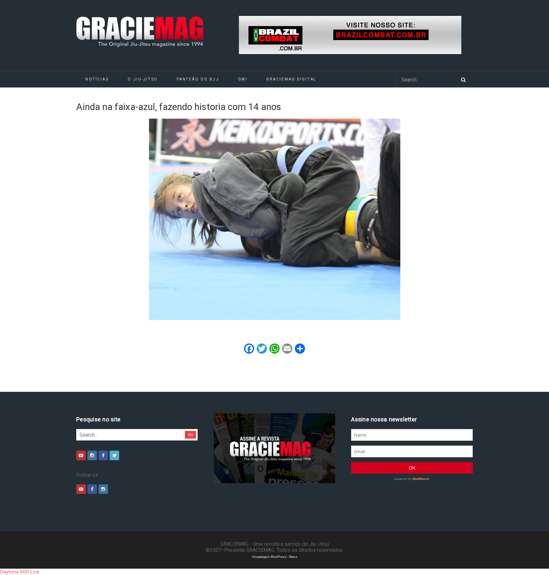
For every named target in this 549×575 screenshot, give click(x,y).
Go (190, 434)
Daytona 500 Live (19, 572)
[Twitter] (114, 455)
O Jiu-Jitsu (142, 79)
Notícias (97, 79)
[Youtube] (81, 455)
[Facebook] (103, 455)
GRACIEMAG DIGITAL (291, 79)
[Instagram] (92, 455)
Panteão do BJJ (198, 79)
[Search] (463, 79)
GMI (242, 79)
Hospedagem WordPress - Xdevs (274, 556)
